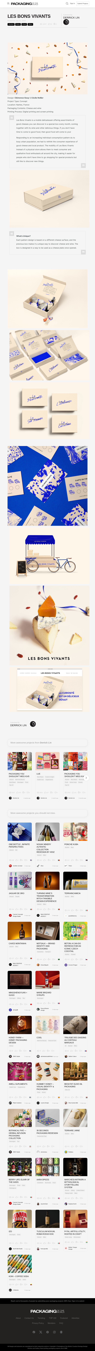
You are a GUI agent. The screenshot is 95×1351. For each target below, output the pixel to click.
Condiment (40, 1182)
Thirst (70, 865)
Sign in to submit (78, 1301)
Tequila (17, 896)
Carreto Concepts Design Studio (18, 915)
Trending (41, 1318)
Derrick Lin (71, 17)
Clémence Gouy (22, 98)
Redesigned (13, 1188)
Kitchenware (77, 1237)
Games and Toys (41, 1136)
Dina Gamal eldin (73, 1103)
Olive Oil (67, 1089)
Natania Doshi (72, 1204)
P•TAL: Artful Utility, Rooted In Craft (75, 1232)
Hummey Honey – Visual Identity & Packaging (45, 1086)
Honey (11, 1045)
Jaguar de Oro (16, 893)
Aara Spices (43, 1180)
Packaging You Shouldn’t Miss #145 (19, 775)
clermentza (44, 1152)
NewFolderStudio (17, 1248)
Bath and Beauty (20, 779)
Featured (64, 1318)
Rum (72, 847)
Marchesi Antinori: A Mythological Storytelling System (75, 1183)
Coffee (19, 1279)
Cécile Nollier (37, 98)
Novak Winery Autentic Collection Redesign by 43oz (46, 848)
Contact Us (29, 1318)
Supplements (49, 779)
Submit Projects (82, 3)
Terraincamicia (72, 893)
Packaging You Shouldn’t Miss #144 (74, 775)
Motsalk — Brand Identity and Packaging (46, 946)
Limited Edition (80, 1190)
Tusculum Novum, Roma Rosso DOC (46, 1232)
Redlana (70, 1152)
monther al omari (17, 865)
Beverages (20, 782)
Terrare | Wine (72, 1131)
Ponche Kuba (71, 844)
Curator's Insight (49, 776)
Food (24, 24)
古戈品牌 (15, 1010)
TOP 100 (52, 1318)
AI (65, 1045)
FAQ (61, 1323)
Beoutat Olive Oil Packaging (73, 1085)
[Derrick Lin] (66, 22)
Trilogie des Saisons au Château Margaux (75, 1040)
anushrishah (44, 1204)
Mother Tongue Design (72, 1248)
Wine (30, 24)
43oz (42, 865)
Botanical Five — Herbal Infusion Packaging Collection (17, 1134)
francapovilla (44, 1248)
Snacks (80, 782)
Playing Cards (69, 1193)
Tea (24, 998)
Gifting (19, 998)
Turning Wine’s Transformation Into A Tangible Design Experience (47, 897)
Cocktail (73, 954)
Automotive (40, 951)
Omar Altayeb (44, 965)
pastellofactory (72, 916)
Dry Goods (48, 1182)
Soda (18, 1234)
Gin (16, 850)
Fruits (18, 1185)
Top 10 (11, 785)
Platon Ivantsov (17, 1103)
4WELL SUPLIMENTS (18, 1084)
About (18, 1318)
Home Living (73, 782)
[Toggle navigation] (8, 3)
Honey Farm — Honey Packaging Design (18, 1040)
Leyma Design (45, 1103)
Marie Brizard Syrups (44, 994)
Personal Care (52, 1040)
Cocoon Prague (72, 965)
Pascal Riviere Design (45, 1009)
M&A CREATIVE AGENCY (45, 915)
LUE (38, 774)
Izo (10, 1231)
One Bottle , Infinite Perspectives (19, 845)
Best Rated (13, 782)
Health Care (40, 779)
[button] (67, 3)
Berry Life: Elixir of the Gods (19, 1181)
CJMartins (16, 1290)
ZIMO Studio (16, 1056)
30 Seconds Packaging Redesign (47, 1132)
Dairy (18, 24)
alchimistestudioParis (46, 1056)
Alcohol (11, 24)
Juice (23, 1185)
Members (51, 1323)
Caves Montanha (17, 944)
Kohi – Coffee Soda (19, 1276)
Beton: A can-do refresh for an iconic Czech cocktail (72, 947)
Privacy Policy (38, 1323)
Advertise (75, 1318)
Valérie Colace (72, 1056)
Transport (47, 951)
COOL (39, 1038)
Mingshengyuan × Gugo (18, 994)
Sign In (72, 3)
